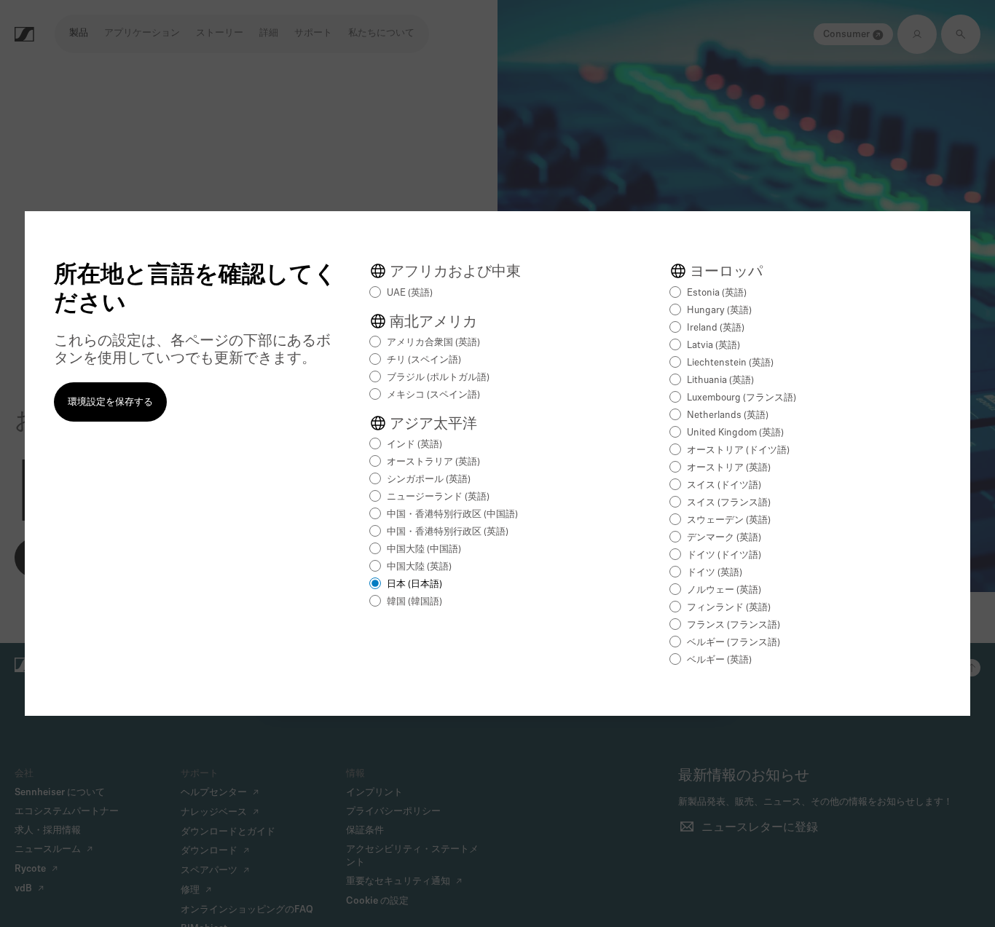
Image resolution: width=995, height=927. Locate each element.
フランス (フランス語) (733, 625)
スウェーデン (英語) (729, 520)
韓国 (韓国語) (414, 602)
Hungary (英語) (719, 310)
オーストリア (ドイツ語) (738, 450)
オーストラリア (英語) (433, 462)
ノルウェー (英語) (724, 590)
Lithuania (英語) (720, 380)
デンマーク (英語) (724, 538)
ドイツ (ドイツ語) (724, 555)
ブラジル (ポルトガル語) (438, 377)
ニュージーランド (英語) (438, 497)
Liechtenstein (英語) (730, 363)
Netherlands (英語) (727, 415)
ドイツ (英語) (714, 572)
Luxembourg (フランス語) (741, 398)
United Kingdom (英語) (735, 433)
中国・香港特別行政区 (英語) (447, 532)
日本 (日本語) (414, 584)
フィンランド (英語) (729, 607)
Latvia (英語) (713, 345)
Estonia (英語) (717, 293)
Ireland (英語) (715, 328)
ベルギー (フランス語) (733, 642)
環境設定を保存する (110, 402)
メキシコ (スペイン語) (433, 395)
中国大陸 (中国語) (424, 549)
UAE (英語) (410, 293)
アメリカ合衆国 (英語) (433, 342)
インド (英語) (414, 444)
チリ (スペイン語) (424, 360)
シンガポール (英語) (429, 479)
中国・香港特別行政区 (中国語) (452, 514)
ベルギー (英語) (719, 660)
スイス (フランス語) (729, 503)
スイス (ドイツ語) (724, 485)
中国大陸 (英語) (419, 567)
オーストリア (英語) (729, 468)
